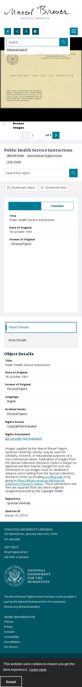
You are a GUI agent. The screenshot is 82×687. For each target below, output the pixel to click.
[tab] (25, 206)
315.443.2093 (12, 539)
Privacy (8, 626)
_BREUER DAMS (15, 156)
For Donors (11, 647)
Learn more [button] (37, 669)
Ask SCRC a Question (16, 557)
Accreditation (12, 642)
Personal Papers (21, 244)
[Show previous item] (25, 135)
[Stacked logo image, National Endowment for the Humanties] (27, 576)
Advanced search (17, 49)
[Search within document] (73, 173)
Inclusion (9, 632)
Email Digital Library (16, 552)
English (11, 401)
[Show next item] (56, 135)
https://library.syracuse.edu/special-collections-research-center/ (35, 482)
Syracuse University (18, 503)
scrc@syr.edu (54, 477)
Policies (8, 621)
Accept (11, 681)
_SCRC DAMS (13, 162)
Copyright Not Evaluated (21, 426)
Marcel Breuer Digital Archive (45, 156)
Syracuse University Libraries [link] (28, 529)
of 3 (48, 135)
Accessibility (11, 637)
